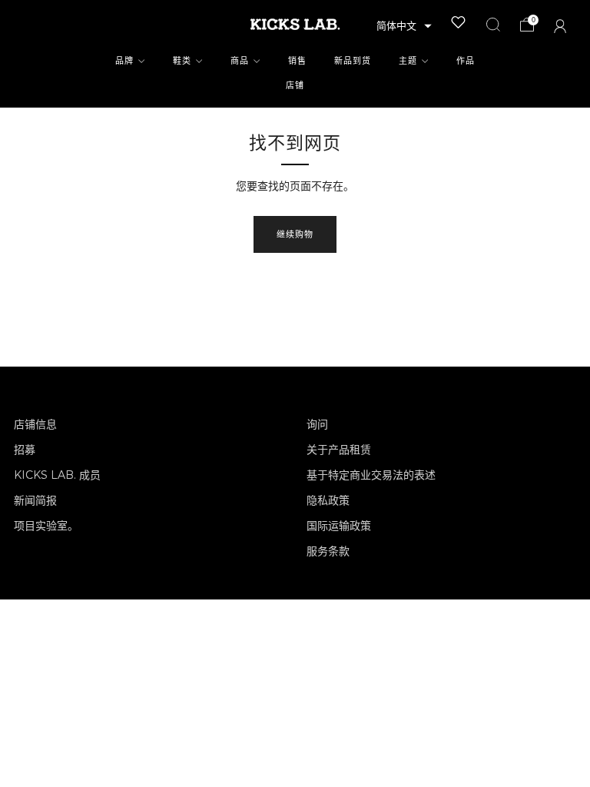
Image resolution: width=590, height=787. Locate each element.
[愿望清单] (458, 22)
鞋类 (182, 60)
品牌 (124, 60)
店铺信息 (35, 424)
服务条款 (328, 551)
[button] (404, 26)
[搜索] (493, 24)
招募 (24, 450)
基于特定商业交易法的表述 (371, 475)
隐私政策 (328, 500)
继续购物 (295, 234)
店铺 (295, 85)
